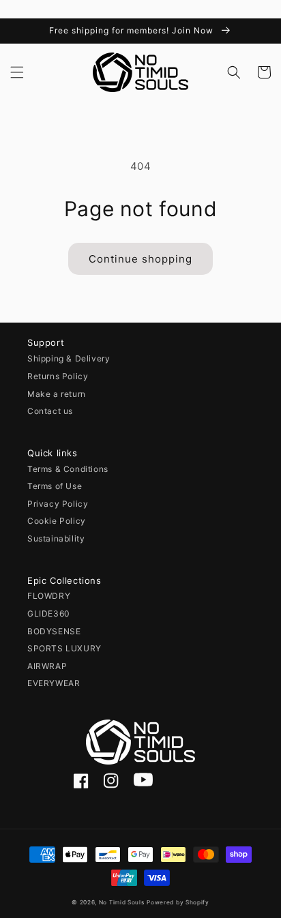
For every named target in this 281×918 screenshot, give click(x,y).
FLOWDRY (48, 596)
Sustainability (56, 538)
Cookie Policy (56, 521)
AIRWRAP (47, 666)
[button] (17, 72)
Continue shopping (140, 258)
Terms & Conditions (67, 469)
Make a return (56, 394)
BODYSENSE (53, 631)
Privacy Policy (57, 504)
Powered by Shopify (178, 902)
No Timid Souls (122, 902)
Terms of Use (54, 486)
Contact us (50, 411)
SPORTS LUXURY (64, 648)
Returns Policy (57, 376)
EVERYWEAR (53, 683)
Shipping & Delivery (68, 358)
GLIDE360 (48, 613)
